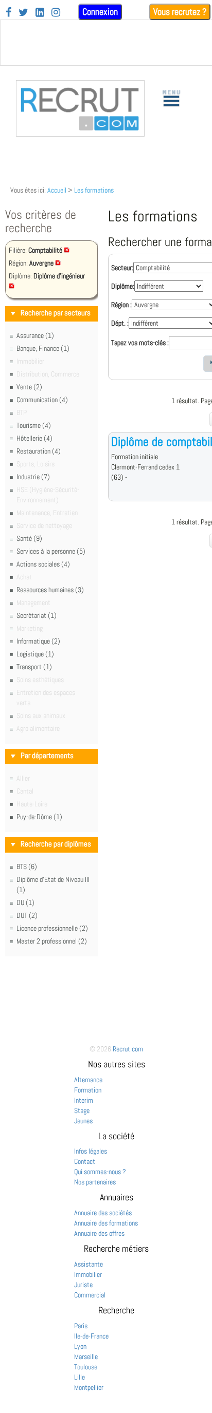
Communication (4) (42, 399)
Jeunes (83, 1120)
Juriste (83, 1284)
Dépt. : (120, 323)
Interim (83, 1100)
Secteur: (122, 267)
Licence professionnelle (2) (52, 928)
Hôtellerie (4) (34, 438)
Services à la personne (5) (50, 551)
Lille (79, 1377)
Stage (82, 1110)
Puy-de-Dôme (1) (39, 816)
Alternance (88, 1079)
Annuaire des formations (106, 1223)
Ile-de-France (91, 1336)
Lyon (80, 1346)
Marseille (86, 1356)
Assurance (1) (35, 335)
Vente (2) (29, 386)
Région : (121, 304)
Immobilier (88, 1274)
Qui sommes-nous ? (100, 1171)
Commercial (89, 1294)
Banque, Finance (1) (42, 348)
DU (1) (25, 902)
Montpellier (88, 1387)
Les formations (94, 190)
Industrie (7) (33, 476)
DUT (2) (27, 915)
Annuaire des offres (99, 1233)
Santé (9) (29, 538)
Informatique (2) (38, 641)
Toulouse (85, 1366)
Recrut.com (128, 1048)
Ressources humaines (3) (50, 589)
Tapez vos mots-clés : (140, 342)
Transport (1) (34, 666)
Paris (80, 1325)
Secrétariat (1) (36, 615)
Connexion (100, 11)
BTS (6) (26, 866)
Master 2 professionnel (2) (51, 941)
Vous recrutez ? (179, 11)
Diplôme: (122, 286)
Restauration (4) (38, 451)
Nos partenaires (95, 1181)
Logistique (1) (35, 653)
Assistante (88, 1264)
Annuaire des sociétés (103, 1212)
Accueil (56, 190)
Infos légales (90, 1151)
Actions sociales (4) (43, 564)
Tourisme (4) (33, 425)
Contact (84, 1161)
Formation (87, 1090)
